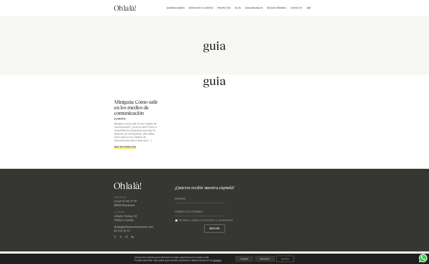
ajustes (217, 260)
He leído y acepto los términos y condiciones (206, 220)
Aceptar (244, 258)
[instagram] (126, 237)
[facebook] (115, 237)
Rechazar (265, 258)
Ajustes (285, 258)
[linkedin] (132, 237)
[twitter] (121, 237)
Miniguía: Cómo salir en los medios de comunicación (136, 107)
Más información (125, 146)
